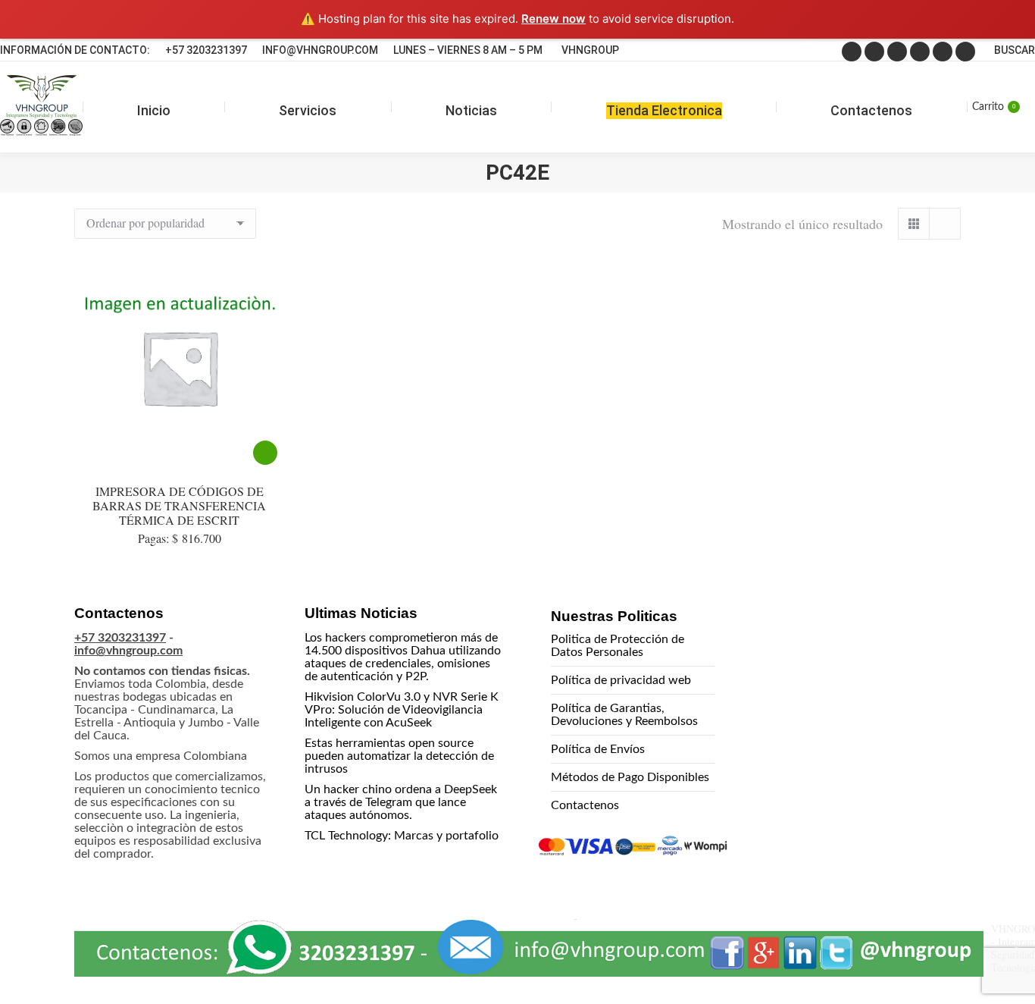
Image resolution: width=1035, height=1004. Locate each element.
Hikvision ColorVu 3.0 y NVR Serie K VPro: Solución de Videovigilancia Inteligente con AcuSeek (402, 710)
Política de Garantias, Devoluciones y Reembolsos (624, 714)
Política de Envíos (598, 749)
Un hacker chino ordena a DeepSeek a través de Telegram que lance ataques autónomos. (401, 802)
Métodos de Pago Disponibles (630, 777)
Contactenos (585, 805)
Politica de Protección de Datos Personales (617, 645)
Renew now (553, 18)
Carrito (993, 107)
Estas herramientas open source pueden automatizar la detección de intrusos (399, 756)
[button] (991, 960)
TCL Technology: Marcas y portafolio (402, 836)
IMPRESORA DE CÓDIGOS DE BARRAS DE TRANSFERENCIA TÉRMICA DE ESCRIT (179, 505)
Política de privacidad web (621, 680)
